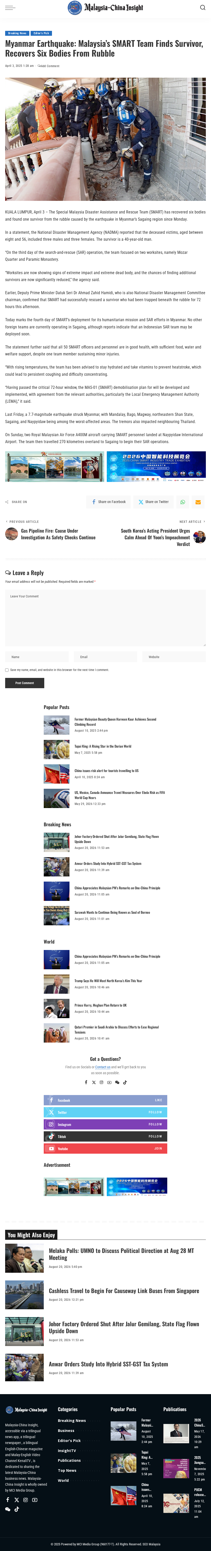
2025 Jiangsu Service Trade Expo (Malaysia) (200, 1460)
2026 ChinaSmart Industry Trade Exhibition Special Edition (200, 1423)
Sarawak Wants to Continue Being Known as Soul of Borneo (112, 912)
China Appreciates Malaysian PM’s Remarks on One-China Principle (117, 887)
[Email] (198, 502)
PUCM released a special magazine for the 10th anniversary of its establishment (200, 1492)
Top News (67, 1470)
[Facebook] (86, 1082)
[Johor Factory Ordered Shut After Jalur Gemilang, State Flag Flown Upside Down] (56, 842)
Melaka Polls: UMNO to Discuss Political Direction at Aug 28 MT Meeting (121, 1254)
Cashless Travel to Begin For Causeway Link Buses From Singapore (124, 1290)
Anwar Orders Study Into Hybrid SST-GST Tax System (108, 863)
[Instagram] (102, 1082)
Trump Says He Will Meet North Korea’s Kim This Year (108, 980)
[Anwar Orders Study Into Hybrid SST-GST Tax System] (56, 866)
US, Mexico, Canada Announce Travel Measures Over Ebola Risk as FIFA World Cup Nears (120, 795)
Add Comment (50, 66)
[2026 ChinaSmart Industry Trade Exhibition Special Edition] (176, 1433)
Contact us (102, 1067)
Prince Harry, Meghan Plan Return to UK (101, 1005)
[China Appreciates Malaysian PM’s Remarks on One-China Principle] (56, 891)
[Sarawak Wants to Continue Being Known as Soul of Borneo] (56, 915)
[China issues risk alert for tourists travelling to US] (56, 774)
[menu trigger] (11, 7)
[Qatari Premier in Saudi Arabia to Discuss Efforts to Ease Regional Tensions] (56, 1033)
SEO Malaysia (151, 1544)
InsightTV (67, 1450)
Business (66, 1430)
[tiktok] (105, 1136)
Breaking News (17, 33)
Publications (69, 1460)
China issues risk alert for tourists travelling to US (106, 770)
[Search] (203, 7)
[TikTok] (125, 1082)
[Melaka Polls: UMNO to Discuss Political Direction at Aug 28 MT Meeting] (24, 1258)
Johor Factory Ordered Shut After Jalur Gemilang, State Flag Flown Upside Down (117, 839)
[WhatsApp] (182, 502)
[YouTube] (109, 1082)
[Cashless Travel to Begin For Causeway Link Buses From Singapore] (24, 1295)
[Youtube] (105, 1148)
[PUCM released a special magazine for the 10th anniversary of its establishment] (176, 1503)
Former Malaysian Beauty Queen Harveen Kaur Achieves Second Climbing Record (115, 721)
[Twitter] (94, 1082)
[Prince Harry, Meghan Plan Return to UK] (56, 1008)
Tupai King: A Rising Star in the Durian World (103, 746)
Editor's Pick (41, 33)
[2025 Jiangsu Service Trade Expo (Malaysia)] (176, 1468)
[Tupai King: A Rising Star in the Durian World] (56, 749)
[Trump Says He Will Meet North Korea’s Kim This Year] (56, 984)
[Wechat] (117, 1082)
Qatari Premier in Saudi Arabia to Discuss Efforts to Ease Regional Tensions (117, 1029)
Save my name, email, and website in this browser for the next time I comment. (59, 670)
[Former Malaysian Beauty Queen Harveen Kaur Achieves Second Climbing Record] (56, 725)
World (63, 1480)
